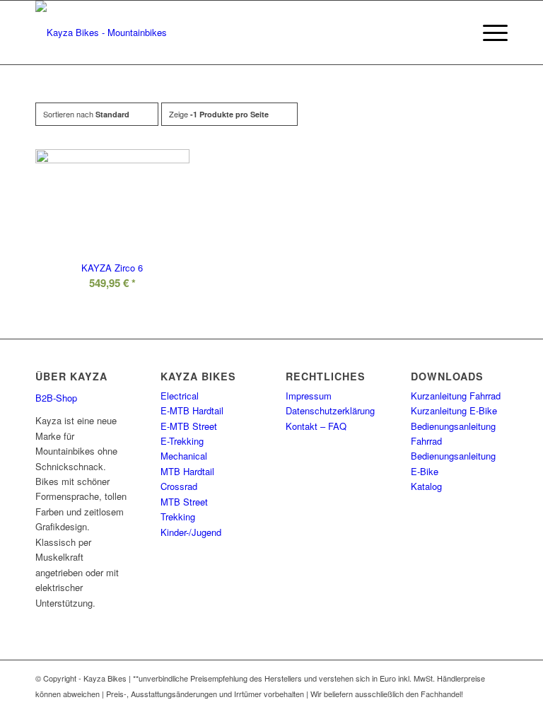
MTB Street (184, 501)
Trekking (177, 516)
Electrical (179, 395)
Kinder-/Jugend (190, 532)
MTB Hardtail (187, 471)
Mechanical (183, 455)
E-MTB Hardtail (191, 410)
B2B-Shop (56, 397)
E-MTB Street (188, 426)
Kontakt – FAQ (316, 426)
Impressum (309, 395)
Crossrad (178, 486)
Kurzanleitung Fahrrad (456, 395)
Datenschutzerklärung (330, 410)
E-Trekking (182, 441)
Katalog (426, 486)
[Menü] (488, 32)
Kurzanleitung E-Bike (454, 410)
